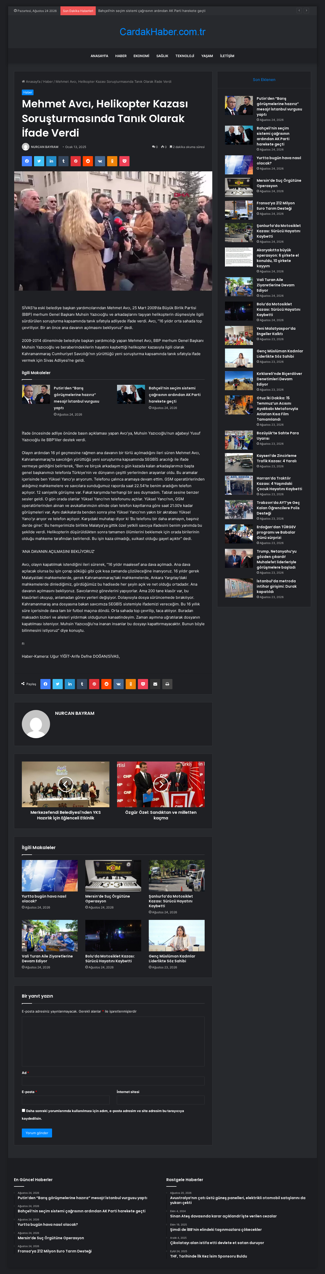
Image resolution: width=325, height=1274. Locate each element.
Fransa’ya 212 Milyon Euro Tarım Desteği (276, 206)
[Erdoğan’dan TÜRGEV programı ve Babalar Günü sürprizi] (239, 533)
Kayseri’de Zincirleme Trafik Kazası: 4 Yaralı (277, 458)
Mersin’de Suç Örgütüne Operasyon (107, 899)
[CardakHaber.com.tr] (162, 32)
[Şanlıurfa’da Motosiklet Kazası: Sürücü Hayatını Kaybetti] (177, 875)
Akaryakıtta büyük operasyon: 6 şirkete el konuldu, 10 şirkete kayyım (278, 258)
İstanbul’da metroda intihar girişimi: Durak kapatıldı (277, 586)
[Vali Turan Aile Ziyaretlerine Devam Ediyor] (50, 935)
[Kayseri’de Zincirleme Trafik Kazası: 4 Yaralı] (239, 462)
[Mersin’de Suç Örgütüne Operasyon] (113, 875)
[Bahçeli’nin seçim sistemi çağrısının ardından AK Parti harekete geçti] (131, 394)
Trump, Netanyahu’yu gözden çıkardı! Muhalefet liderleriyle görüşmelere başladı (277, 559)
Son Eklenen (264, 79)
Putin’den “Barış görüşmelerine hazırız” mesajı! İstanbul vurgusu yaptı (279, 106)
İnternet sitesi (128, 1092)
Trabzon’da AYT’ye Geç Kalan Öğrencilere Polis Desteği (278, 508)
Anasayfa (99, 56)
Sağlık (162, 56)
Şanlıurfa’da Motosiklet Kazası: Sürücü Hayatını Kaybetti (171, 901)
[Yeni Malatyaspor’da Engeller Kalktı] (239, 335)
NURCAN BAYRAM (44, 147)
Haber (120, 56)
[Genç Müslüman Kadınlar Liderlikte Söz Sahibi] (177, 935)
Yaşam (207, 56)
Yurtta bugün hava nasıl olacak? (123, 11)
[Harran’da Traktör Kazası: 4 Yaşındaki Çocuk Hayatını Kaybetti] (239, 485)
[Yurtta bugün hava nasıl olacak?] (50, 875)
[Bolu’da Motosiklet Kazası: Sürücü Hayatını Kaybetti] (113, 935)
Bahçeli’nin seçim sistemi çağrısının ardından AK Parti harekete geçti (175, 395)
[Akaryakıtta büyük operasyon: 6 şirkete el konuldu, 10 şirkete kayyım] (239, 257)
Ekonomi (141, 56)
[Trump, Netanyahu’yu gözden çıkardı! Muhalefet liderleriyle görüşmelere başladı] (239, 558)
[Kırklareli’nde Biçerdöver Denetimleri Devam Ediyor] (239, 380)
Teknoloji (184, 56)
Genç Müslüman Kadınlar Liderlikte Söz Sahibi (172, 959)
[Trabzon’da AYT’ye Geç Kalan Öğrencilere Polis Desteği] (239, 509)
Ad (25, 1073)
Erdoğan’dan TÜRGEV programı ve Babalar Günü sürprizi (276, 532)
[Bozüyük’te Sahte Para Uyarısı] (239, 440)
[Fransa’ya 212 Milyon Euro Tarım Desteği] (239, 210)
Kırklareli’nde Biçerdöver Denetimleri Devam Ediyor (279, 379)
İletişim (227, 56)
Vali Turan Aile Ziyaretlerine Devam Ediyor (47, 959)
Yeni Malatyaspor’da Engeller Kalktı (276, 331)
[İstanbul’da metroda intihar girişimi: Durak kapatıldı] (239, 588)
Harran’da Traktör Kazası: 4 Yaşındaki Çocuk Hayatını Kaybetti (279, 483)
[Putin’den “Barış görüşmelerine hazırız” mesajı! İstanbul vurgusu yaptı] (36, 394)
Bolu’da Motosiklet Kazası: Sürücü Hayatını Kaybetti (110, 959)
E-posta (29, 1092)
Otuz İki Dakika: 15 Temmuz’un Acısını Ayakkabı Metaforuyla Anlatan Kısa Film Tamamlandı (277, 408)
